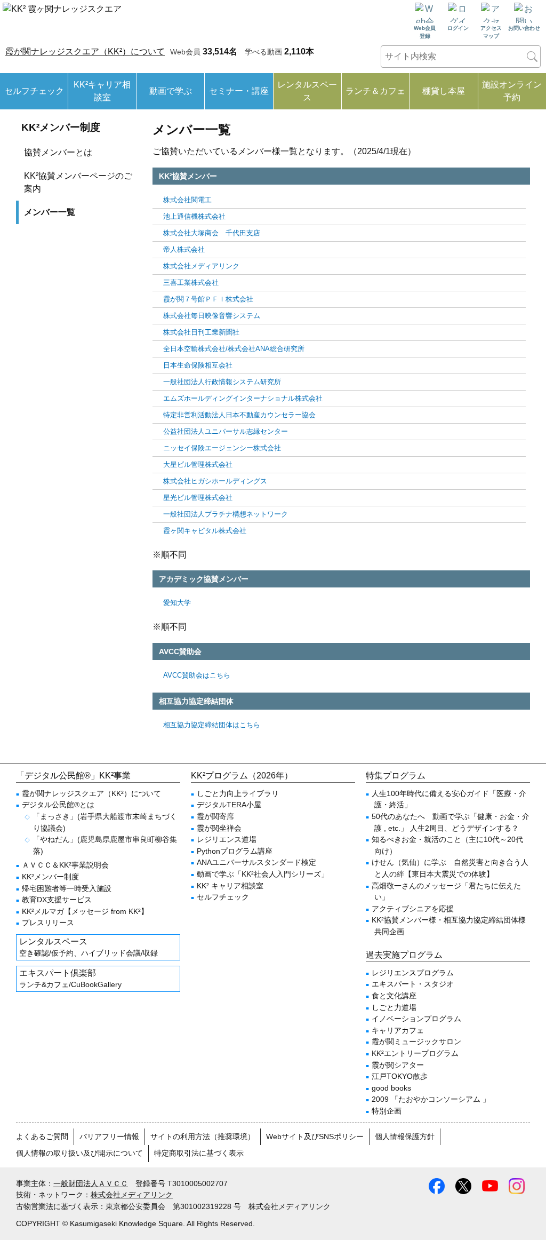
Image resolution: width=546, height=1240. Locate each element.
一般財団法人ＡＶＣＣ (90, 1183)
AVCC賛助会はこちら (196, 675)
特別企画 (387, 1111)
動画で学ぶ (170, 91)
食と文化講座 (394, 995)
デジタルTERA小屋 (229, 804)
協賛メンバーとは (58, 152)
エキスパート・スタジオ (413, 984)
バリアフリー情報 (109, 1136)
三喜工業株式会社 (191, 283)
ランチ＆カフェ (375, 91)
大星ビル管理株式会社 (197, 464)
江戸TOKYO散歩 (400, 1076)
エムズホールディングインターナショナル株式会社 (243, 398)
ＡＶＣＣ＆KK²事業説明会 (65, 865)
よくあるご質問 (42, 1136)
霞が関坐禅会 (219, 828)
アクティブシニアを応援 (413, 908)
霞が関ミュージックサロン (416, 1041)
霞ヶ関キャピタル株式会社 (204, 531)
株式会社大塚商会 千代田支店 (211, 233)
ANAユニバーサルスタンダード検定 (256, 862)
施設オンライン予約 (512, 91)
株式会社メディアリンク (201, 266)
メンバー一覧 (49, 212)
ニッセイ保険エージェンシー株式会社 (222, 448)
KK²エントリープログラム (415, 1053)
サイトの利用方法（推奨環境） (202, 1136)
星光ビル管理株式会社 (197, 498)
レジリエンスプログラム (413, 972)
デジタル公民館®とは (58, 804)
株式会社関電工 (187, 200)
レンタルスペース (307, 91)
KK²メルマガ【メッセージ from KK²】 (85, 911)
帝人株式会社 (184, 249)
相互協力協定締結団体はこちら (211, 725)
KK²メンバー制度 (60, 127)
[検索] (532, 57)
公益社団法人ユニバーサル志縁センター (225, 431)
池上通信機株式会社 (194, 216)
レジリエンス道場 (226, 839)
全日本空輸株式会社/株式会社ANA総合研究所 (233, 349)
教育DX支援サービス (57, 899)
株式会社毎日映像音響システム (211, 316)
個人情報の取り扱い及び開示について (79, 1153)
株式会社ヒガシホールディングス (215, 481)
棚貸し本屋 (443, 91)
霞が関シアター (398, 1065)
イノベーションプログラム (416, 1018)
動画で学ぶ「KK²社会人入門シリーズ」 (262, 874)
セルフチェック (34, 91)
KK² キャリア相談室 (230, 885)
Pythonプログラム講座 (234, 851)
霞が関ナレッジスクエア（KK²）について (85, 51)
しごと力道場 (394, 1007)
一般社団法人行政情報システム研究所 (222, 382)
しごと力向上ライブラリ (238, 793)
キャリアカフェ (398, 1030)
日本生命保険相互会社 (197, 365)
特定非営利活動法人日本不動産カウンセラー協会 (239, 415)
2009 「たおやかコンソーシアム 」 (431, 1099)
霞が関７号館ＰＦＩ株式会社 (208, 299)
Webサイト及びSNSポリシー (315, 1136)
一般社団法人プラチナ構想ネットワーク (225, 514)
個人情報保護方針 (405, 1136)
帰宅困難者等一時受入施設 (66, 888)
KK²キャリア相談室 (102, 91)
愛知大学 (177, 603)
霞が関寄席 (215, 816)
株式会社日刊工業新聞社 (201, 332)
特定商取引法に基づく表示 (199, 1153)
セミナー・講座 (239, 91)
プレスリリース (48, 922)
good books (391, 1088)
